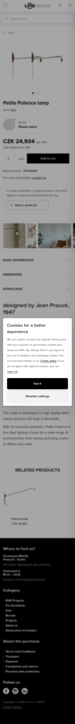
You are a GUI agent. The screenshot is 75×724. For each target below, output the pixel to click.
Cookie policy (48, 361)
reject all (12, 371)
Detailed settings (37, 396)
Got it (37, 383)
